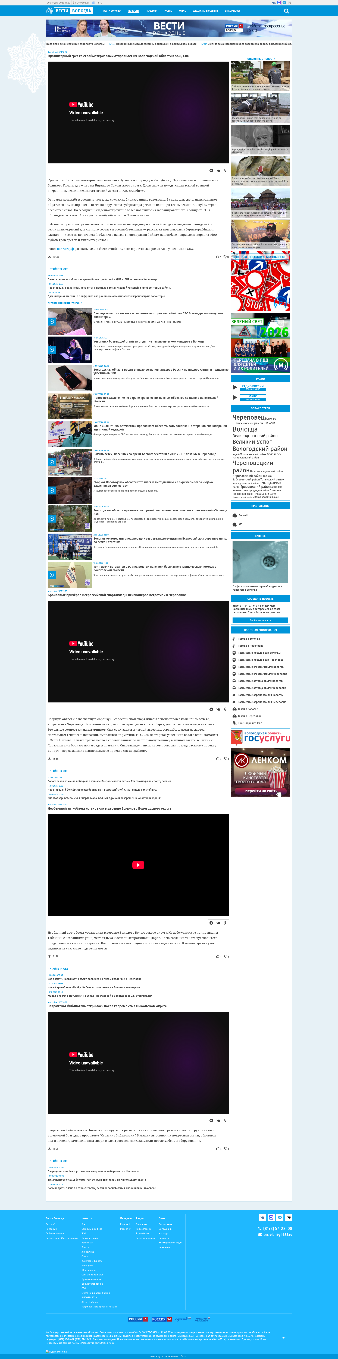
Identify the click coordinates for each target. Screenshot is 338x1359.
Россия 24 (51, 1228)
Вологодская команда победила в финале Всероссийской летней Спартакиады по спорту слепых (109, 781)
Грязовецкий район (256, 487)
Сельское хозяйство (93, 1274)
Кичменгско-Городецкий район (251, 490)
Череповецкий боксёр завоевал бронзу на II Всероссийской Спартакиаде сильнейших (102, 789)
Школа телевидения (205, 10)
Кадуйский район (273, 471)
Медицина (87, 1265)
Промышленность (91, 1279)
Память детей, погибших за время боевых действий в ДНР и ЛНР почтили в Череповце (102, 279)
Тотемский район (272, 479)
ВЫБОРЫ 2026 (232, 10)
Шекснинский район (248, 423)
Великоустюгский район (255, 435)
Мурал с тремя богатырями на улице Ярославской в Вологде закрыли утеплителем (100, 995)
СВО (84, 1288)
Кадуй (236, 454)
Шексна (270, 423)
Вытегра (270, 418)
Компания (164, 1247)
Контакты (164, 1238)
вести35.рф (65, 249)
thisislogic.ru (107, 1342)
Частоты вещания (145, 1238)
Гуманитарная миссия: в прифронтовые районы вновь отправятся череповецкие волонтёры (106, 296)
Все (83, 1224)
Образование (89, 1270)
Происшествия (90, 1238)
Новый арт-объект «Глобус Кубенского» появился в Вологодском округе (94, 987)
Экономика (88, 1251)
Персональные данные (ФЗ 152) (63, 1342)
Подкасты (141, 1224)
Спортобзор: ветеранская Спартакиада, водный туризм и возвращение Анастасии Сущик (104, 798)
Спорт (85, 1256)
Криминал (87, 1242)
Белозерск (274, 454)
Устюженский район (253, 454)
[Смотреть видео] (70, 321)
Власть (85, 1247)
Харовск (276, 487)
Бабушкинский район (246, 479)
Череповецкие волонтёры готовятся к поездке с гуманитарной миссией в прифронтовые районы (109, 287)
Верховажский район (266, 497)
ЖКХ (84, 1233)
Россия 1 (50, 1224)
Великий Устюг (252, 441)
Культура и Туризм (92, 1260)
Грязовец (275, 490)
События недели (55, 1233)
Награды (163, 1233)
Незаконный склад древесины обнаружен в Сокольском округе (76, 44)
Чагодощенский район (246, 457)
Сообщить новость (260, 620)
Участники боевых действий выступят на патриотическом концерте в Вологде (148, 341)
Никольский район (265, 493)
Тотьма (267, 476)
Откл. (184, 1356)
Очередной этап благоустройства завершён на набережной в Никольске (94, 1171)
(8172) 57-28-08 (277, 1228)
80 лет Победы (90, 1302)
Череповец (249, 417)
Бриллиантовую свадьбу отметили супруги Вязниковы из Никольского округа (97, 1179)
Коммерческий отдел (170, 1242)
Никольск (256, 471)
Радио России (143, 1228)
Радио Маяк (142, 1233)
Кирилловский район (247, 476)
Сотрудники (165, 1228)
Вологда (245, 429)
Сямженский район (243, 497)
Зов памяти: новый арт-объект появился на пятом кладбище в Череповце (94, 979)
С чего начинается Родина (96, 1292)
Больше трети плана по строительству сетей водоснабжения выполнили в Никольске (102, 1188)
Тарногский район (243, 493)
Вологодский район (260, 448)
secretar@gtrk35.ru (278, 1235)
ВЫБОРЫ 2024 (89, 1297)
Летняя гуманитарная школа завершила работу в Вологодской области (173, 44)
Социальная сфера (92, 1228)
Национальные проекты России (99, 1306)
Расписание (165, 1224)
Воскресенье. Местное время (62, 1238)
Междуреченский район (246, 483)
